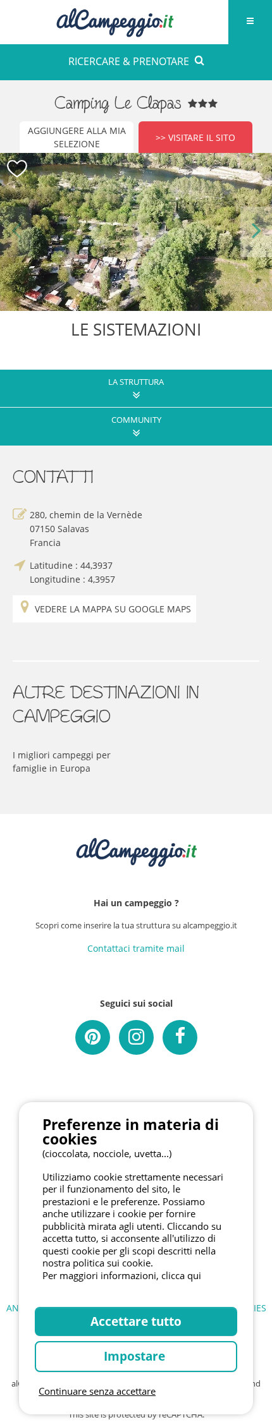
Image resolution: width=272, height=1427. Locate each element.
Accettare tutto (136, 1321)
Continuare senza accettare (97, 1391)
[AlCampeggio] (114, 21)
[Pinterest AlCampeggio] (92, 1037)
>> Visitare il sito (195, 137)
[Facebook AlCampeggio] (180, 1037)
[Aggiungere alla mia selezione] (17, 169)
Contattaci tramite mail (136, 948)
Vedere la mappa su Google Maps (113, 609)
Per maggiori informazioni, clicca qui (121, 1275)
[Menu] (250, 22)
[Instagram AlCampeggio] (136, 1037)
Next (256, 232)
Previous (16, 232)
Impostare (136, 1356)
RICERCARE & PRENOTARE (128, 61)
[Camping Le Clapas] (136, 232)
